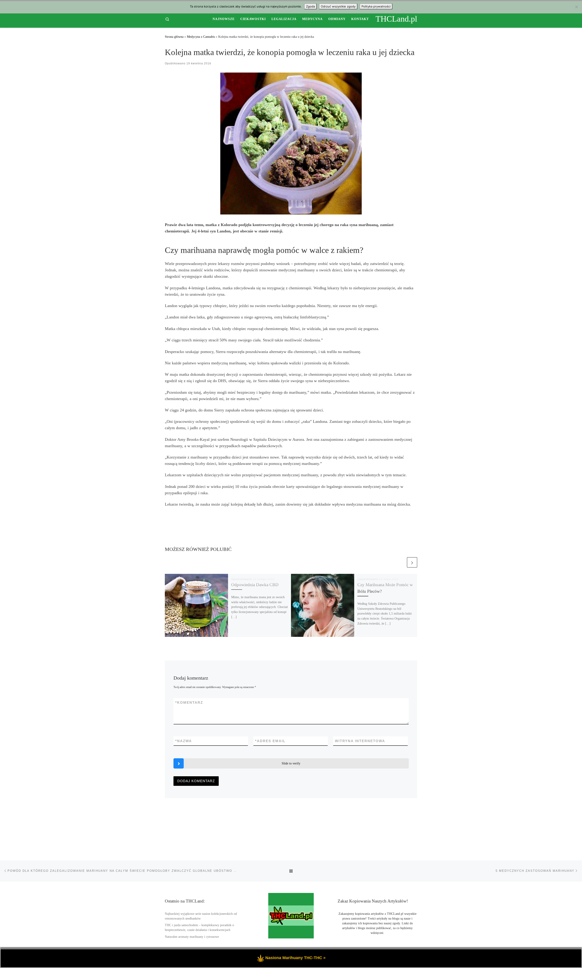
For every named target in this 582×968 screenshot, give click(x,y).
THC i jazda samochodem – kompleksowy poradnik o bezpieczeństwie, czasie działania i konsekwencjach (199, 927)
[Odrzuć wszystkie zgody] (576, 7)
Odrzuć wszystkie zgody (338, 6)
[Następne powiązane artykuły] (412, 562)
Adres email (270, 741)
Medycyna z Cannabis (201, 36)
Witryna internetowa (360, 741)
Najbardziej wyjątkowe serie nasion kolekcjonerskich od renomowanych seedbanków (201, 916)
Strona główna (174, 36)
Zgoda (310, 6)
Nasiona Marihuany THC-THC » (295, 957)
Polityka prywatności (376, 6)
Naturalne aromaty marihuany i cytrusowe (192, 936)
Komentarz (189, 702)
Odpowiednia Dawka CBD (254, 584)
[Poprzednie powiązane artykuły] (401, 562)
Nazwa (183, 741)
